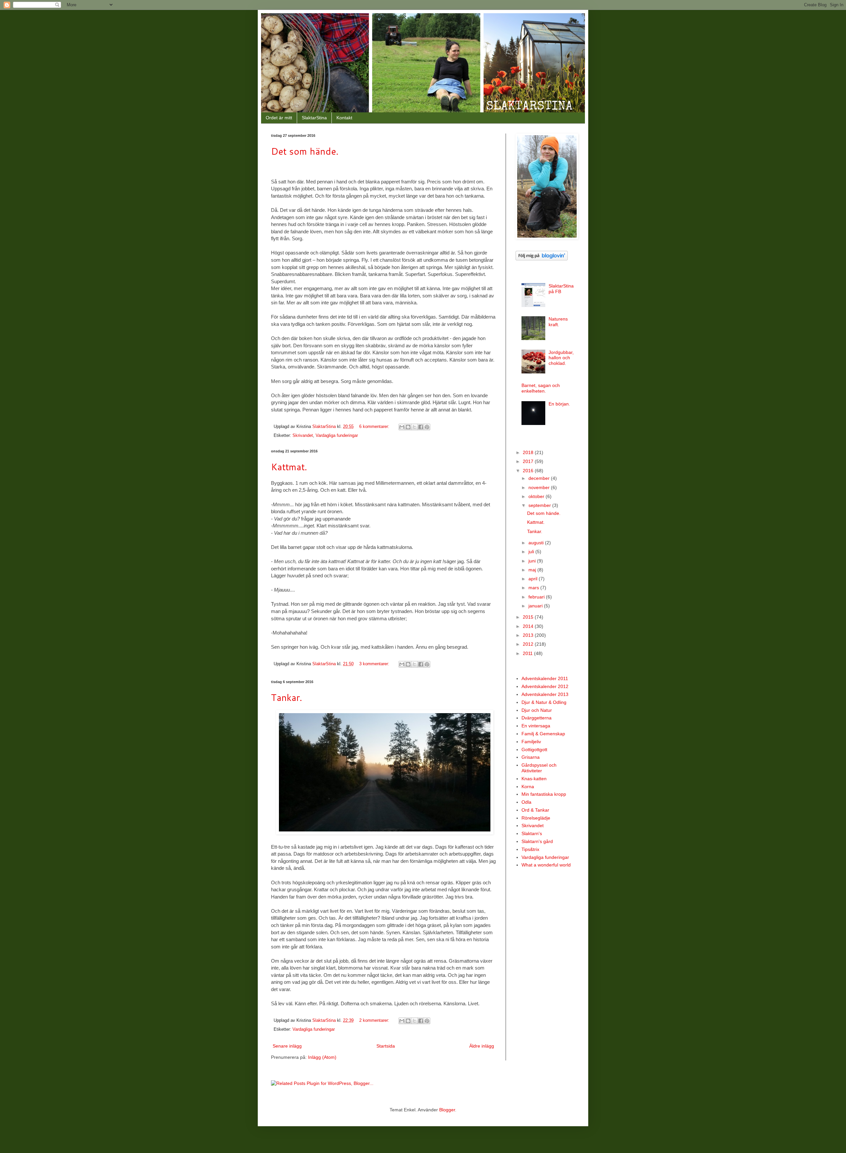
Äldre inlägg (481, 1046)
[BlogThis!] (408, 427)
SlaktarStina (314, 117)
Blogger (447, 1109)
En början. (559, 403)
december (539, 478)
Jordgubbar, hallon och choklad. (561, 358)
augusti (536, 542)
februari (537, 596)
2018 (529, 452)
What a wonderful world (546, 864)
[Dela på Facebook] (420, 427)
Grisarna (530, 757)
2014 (529, 626)
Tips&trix (530, 849)
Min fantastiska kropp (543, 794)
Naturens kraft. (558, 321)
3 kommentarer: (375, 664)
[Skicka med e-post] (402, 427)
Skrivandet (302, 435)
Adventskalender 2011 (544, 678)
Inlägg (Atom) (322, 1057)
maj (532, 569)
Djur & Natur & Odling (543, 702)
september (540, 505)
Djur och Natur (536, 710)
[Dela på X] (414, 427)
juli (531, 551)
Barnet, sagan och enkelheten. (540, 388)
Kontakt (344, 117)
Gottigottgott (534, 749)
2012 (529, 644)
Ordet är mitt (279, 117)
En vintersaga (535, 725)
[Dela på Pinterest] (427, 427)
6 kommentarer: (375, 426)
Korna (527, 786)
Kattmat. (289, 466)
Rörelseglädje (535, 818)
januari (536, 605)
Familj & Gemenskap (543, 733)
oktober (537, 496)
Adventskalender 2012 (544, 686)
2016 (529, 470)
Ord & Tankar (535, 810)
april (533, 578)
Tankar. (286, 697)
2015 (529, 617)
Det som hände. (304, 151)
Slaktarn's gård (537, 841)
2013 (529, 635)
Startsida (385, 1046)
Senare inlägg (287, 1046)
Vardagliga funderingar (337, 435)
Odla (526, 802)
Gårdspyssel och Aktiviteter (539, 767)
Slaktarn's (531, 833)
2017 (529, 461)
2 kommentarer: (375, 1020)
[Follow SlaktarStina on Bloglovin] (542, 258)
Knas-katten (534, 778)
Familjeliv (531, 741)
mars (534, 587)
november (539, 487)
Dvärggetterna (536, 717)
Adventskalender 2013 (544, 694)
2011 (528, 653)
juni (532, 560)
